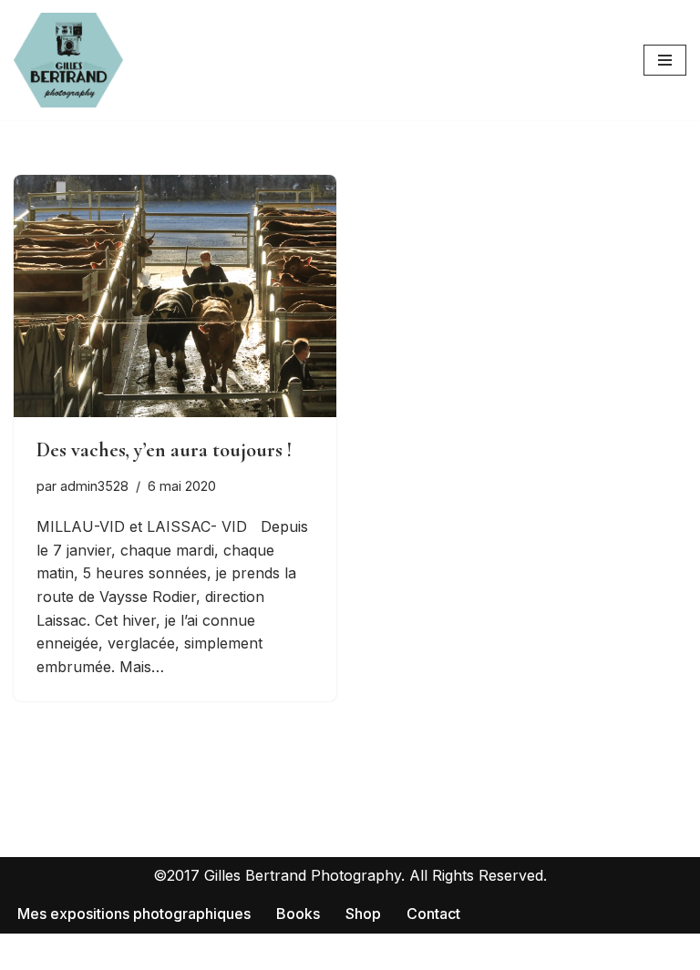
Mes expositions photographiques (134, 913)
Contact (433, 913)
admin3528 (94, 486)
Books (298, 913)
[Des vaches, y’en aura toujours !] (175, 296)
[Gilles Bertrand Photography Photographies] (68, 60)
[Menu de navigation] (664, 60)
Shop (363, 913)
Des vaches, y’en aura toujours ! (164, 450)
